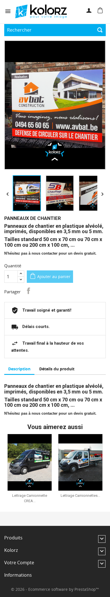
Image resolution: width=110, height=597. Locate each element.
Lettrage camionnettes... (80, 495)
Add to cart (33, 462)
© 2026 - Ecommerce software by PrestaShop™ (55, 589)
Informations (18, 575)
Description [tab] (19, 368)
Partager (28, 290)
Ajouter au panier (54, 276)
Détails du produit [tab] (56, 368)
